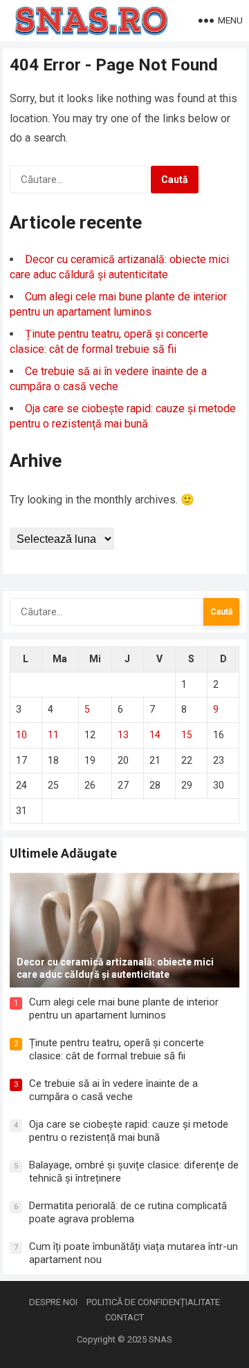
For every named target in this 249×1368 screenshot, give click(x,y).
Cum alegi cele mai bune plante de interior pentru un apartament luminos (124, 1009)
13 (123, 734)
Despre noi (53, 1302)
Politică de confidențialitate (153, 1302)
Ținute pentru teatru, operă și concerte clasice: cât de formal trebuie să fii (116, 1050)
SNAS (160, 1339)
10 (21, 734)
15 (186, 734)
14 (154, 734)
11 (53, 734)
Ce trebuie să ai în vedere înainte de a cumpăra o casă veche (113, 1090)
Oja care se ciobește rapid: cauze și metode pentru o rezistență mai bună (128, 1131)
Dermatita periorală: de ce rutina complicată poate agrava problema (128, 1213)
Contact (124, 1317)
